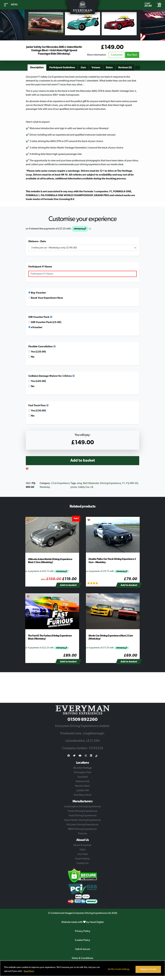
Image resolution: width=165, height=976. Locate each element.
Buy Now (132, 55)
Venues (96, 67)
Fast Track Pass (37, 405)
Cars (83, 67)
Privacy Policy (82, 931)
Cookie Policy (82, 940)
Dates (109, 67)
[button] (27, 469)
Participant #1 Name (40, 266)
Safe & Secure (82, 949)
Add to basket (82, 461)
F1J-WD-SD (132, 483)
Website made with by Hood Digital (82, 922)
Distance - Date (37, 241)
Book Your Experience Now (46, 298)
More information (96, 55)
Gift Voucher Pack (38, 317)
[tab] (37, 67)
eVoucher (36, 327)
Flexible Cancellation (40, 346)
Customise (116, 55)
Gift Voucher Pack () (45, 322)
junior (74, 487)
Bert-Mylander (91, 483)
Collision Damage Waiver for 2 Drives (50, 376)
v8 (91, 487)
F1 (123, 483)
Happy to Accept (148, 969)
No (32, 357)
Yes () (38, 352)
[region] (82, 968)
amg (79, 483)
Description (37, 67)
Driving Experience (110, 483)
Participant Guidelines (62, 67)
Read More (29, 971)
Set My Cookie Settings (119, 969)
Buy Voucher (38, 293)
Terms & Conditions (82, 958)
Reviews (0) (125, 67)
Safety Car (83, 487)
